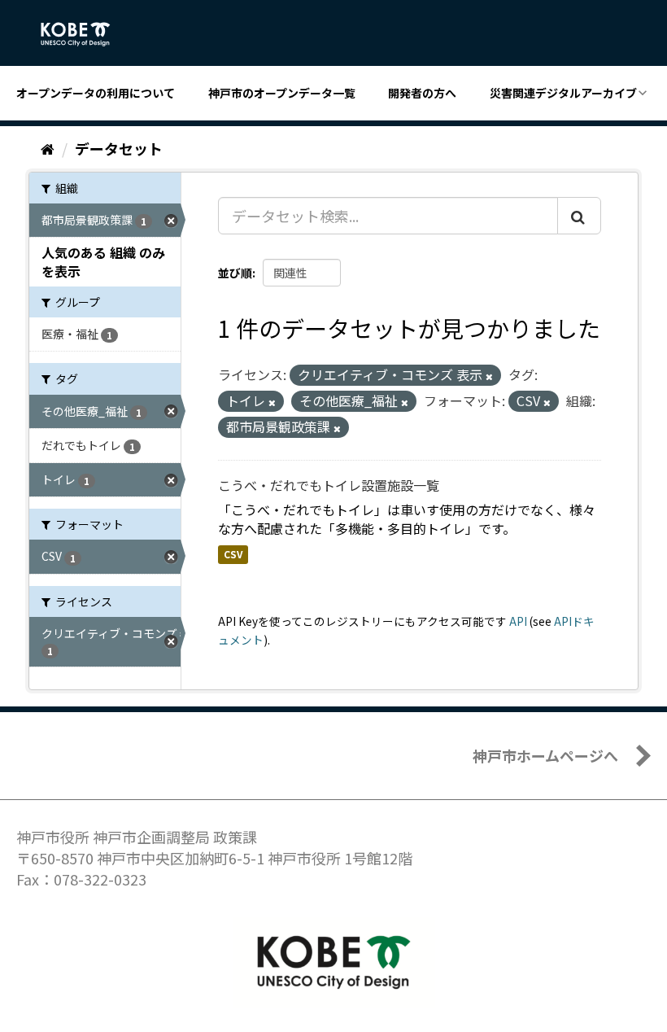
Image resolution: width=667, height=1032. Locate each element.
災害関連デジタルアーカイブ (563, 93)
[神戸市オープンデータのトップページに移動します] (84, 34)
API (518, 621)
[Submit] (579, 215)
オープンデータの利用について (95, 93)
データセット (119, 148)
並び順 (235, 273)
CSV (233, 554)
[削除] (489, 376)
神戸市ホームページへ (545, 755)
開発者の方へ (422, 93)
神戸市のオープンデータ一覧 (281, 93)
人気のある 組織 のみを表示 (103, 262)
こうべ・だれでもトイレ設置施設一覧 (328, 485)
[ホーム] (47, 148)
